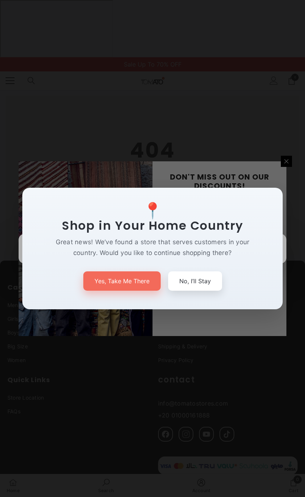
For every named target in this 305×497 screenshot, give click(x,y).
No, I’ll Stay (195, 281)
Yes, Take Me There (122, 281)
